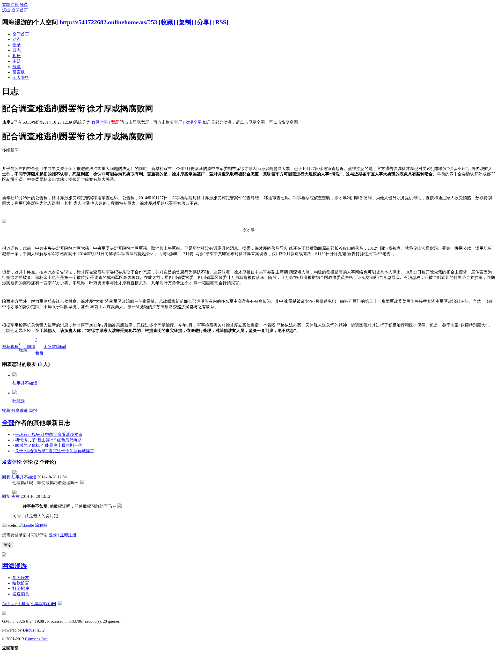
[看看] (14, 393)
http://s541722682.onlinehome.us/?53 (108, 22)
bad (63, 347)
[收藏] (167, 22)
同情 (31, 346)
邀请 (24, 410)
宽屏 (115, 122)
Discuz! (29, 630)
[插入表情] (10, 525)
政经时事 (99, 122)
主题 (16, 61)
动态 (16, 39)
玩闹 (23, 346)
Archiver (9, 604)
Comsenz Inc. (36, 639)
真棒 (14, 346)
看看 (39, 346)
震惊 (56, 346)
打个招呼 (20, 588)
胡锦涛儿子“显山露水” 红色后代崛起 (48, 440)
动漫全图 (193, 122)
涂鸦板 (40, 525)
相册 (16, 56)
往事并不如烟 (24, 383)
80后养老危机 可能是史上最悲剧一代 (48, 445)
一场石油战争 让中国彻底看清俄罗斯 (48, 434)
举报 (33, 410)
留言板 (18, 72)
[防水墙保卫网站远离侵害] (60, 604)
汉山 (6, 10)
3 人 (43, 364)
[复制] (185, 22)
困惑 (47, 346)
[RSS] (220, 22)
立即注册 (10, 4)
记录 (16, 45)
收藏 (6, 410)
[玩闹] (14, 375)
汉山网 (50, 604)
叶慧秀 (18, 401)
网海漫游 (14, 565)
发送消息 (20, 594)
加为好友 (20, 577)
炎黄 (15, 496)
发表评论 (12, 462)
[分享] (203, 22)
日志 (16, 50)
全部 (8, 422)
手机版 (23, 604)
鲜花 (6, 346)
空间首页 (20, 34)
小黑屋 (37, 604)
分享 (16, 66)
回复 (6, 477)
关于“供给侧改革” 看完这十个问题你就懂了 (54, 451)
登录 (24, 4)
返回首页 (19, 10)
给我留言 (20, 583)
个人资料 (20, 77)
